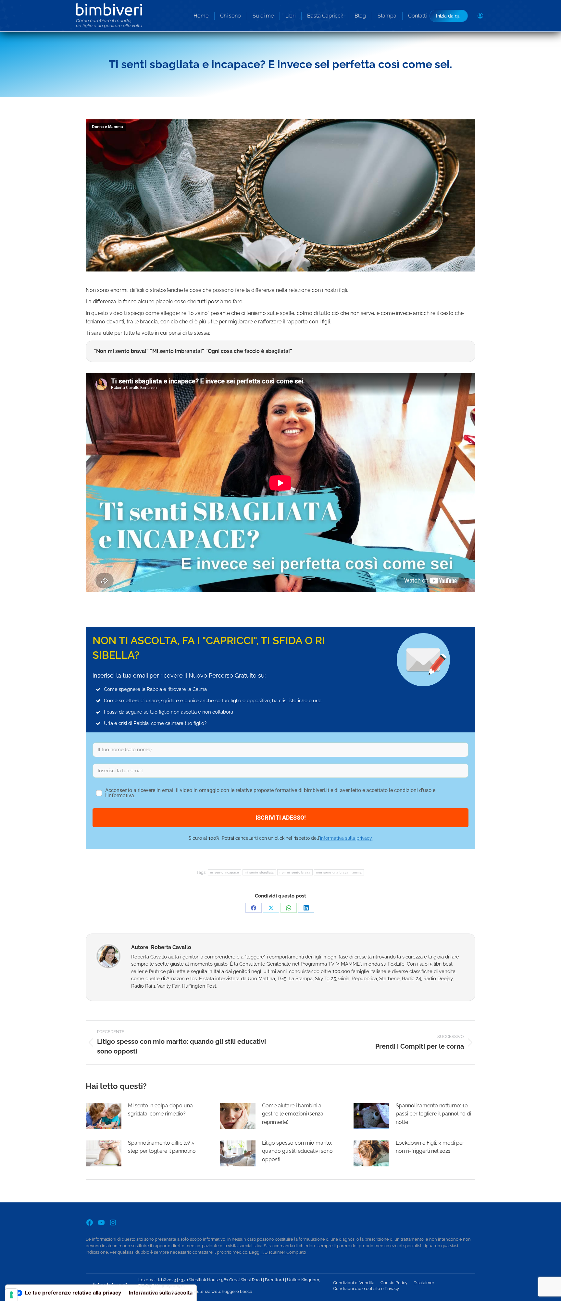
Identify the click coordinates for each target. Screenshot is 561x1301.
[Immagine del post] (103, 1116)
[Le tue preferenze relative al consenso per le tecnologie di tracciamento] (11, 1295)
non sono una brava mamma (339, 872)
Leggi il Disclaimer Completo (277, 1252)
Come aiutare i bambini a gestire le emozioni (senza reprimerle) (292, 1113)
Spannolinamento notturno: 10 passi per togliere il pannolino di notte (433, 1113)
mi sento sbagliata (259, 872)
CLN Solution (170, 1291)
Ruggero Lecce (237, 1291)
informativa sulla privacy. (346, 838)
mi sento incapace (224, 872)
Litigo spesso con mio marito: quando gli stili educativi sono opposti (297, 1151)
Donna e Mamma (107, 127)
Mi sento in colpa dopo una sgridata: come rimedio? (160, 1109)
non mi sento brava (295, 872)
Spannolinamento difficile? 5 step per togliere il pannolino (162, 1147)
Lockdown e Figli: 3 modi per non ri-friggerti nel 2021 (430, 1147)
